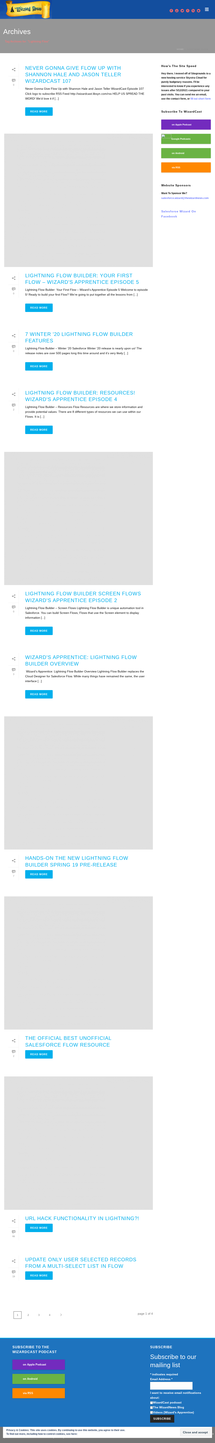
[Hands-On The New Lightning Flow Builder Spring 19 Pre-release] (78, 783)
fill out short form (200, 98)
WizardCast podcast (167, 1402)
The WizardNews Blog (168, 1407)
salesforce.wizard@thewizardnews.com (185, 198)
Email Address (161, 1379)
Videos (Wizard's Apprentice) (173, 1412)
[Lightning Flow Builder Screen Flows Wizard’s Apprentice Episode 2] (78, 518)
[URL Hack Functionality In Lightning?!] (78, 1143)
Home (180, 49)
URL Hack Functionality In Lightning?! (82, 1218)
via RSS (176, 167)
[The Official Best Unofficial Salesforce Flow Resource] (78, 963)
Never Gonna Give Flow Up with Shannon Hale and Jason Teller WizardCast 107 (73, 74)
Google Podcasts (180, 139)
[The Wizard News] (26, 9)
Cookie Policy (86, 1433)
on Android (178, 153)
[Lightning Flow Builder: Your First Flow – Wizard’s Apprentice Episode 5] (78, 200)
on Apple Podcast (181, 124)
